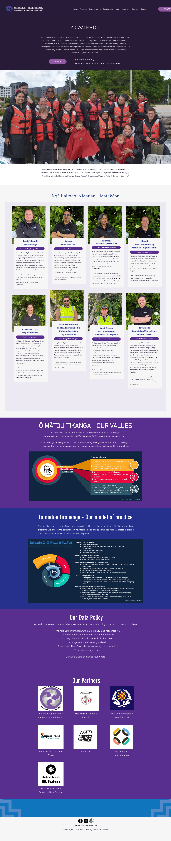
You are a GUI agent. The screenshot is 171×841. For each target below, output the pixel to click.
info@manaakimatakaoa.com (86, 826)
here (103, 656)
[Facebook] (80, 821)
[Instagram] (86, 821)
